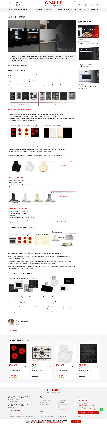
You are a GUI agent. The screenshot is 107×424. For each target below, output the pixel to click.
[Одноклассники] (87, 400)
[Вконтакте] (79, 400)
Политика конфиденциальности (47, 416)
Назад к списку (12, 330)
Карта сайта (81, 416)
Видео (60, 406)
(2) (27, 366)
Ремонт (42, 411)
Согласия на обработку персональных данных (53, 422)
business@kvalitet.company (88, 409)
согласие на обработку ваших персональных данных (38, 421)
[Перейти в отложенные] (79, 5)
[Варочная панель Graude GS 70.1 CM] (42, 353)
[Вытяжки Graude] (53, 3)
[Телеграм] (90, 400)
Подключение (43, 402)
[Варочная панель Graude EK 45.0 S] (18, 353)
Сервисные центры (45, 409)
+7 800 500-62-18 (14, 5)
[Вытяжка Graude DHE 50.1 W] (65, 353)
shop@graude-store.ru (86, 405)
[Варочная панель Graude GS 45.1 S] (89, 353)
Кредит (42, 406)
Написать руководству (88, 412)
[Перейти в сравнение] (85, 5)
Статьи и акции (78, 1)
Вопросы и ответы (63, 404)
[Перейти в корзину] (91, 5)
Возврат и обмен (44, 407)
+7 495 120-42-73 (14, 3)
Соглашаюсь (76, 421)
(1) (74, 366)
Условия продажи (44, 404)
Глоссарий (61, 402)
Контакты (60, 407)
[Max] (83, 400)
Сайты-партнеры (62, 409)
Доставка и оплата (45, 400)
